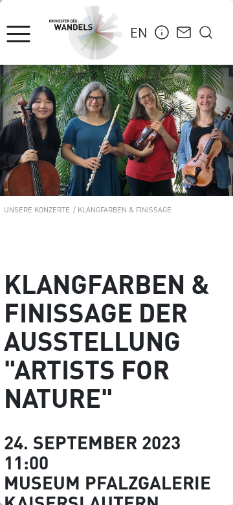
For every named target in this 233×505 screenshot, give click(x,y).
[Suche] (206, 30)
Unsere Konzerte (37, 209)
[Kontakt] (184, 30)
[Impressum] (162, 30)
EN (139, 32)
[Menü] (18, 34)
